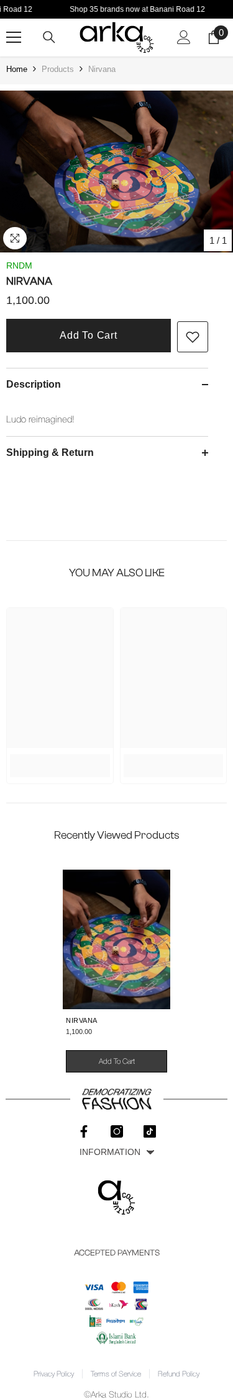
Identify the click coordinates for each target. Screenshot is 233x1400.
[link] (192, 336)
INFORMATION (110, 1152)
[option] (116, 171)
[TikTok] (150, 1131)
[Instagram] (117, 1131)
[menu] (13, 37)
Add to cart (88, 335)
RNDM (19, 265)
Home (16, 69)
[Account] (184, 37)
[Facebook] (84, 1131)
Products (58, 69)
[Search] (49, 37)
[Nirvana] (116, 939)
